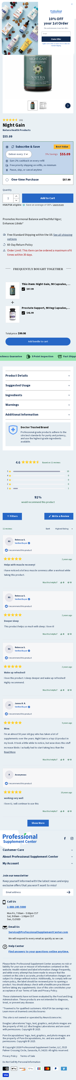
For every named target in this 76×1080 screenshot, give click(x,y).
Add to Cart (47, 198)
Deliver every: (16, 154)
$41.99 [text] (30, 313)
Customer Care (13, 850)
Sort (48, 528)
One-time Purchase (25, 179)
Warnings (12, 405)
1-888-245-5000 (16, 907)
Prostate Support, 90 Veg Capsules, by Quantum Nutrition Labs (44, 308)
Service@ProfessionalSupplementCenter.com (38, 932)
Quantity (7, 190)
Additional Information (21, 414)
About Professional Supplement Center (30, 857)
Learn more (58, 204)
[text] (38, 268)
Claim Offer (56, 39)
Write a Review (62, 517)
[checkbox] (23, 289)
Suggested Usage (17, 385)
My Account (11, 863)
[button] (13, 120)
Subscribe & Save (28, 146)
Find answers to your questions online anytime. (38, 952)
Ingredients (13, 395)
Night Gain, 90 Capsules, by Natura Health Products (46, 284)
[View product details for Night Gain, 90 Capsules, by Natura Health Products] (12, 290)
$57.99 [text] (30, 289)
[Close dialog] (72, 4)
